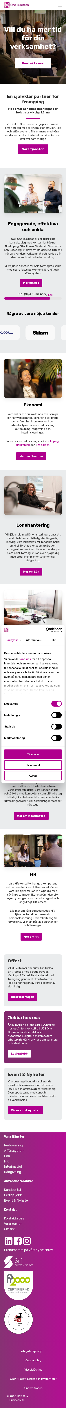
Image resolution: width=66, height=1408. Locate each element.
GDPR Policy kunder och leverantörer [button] (33, 1379)
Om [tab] (54, 640)
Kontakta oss (33, 63)
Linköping (52, 441)
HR (6, 1161)
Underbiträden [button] (33, 1388)
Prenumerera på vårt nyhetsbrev (28, 1250)
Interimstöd (13, 1167)
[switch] (56, 715)
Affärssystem (14, 1151)
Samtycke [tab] (12, 640)
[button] (60, 5)
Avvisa (33, 775)
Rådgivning (12, 1172)
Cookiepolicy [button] (33, 1360)
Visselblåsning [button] (33, 1369)
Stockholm (43, 445)
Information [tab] (33, 640)
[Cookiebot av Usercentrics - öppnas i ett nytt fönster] (46, 629)
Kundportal (12, 1190)
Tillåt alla (33, 754)
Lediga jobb (13, 1195)
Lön (7, 1156)
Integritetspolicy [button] (31, 1351)
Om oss (9, 1229)
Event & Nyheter (16, 1200)
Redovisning (13, 1145)
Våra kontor (13, 1224)
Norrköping (23, 445)
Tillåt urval (33, 764)
